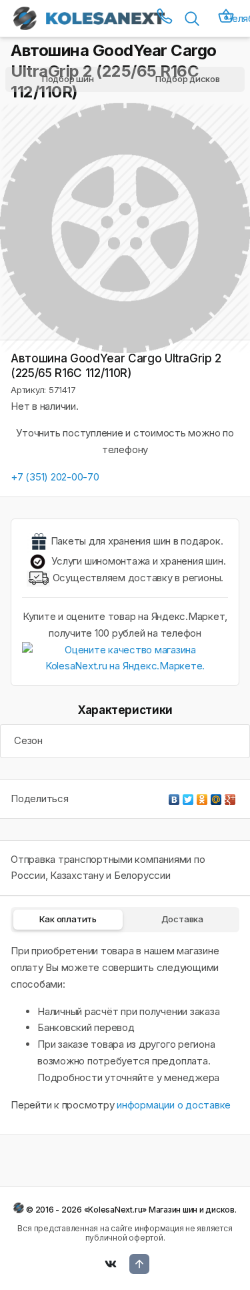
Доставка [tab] (182, 919)
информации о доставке (174, 1104)
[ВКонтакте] (174, 796)
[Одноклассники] (202, 796)
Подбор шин (68, 78)
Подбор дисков (187, 78)
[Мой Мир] (216, 796)
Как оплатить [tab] (68, 919)
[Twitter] (188, 796)
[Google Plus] (230, 796)
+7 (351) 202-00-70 (55, 476)
